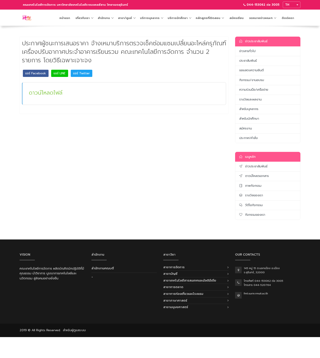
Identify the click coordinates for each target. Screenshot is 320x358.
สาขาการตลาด (173, 287)
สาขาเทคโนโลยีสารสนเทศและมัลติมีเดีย (189, 280)
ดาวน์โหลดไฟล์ (45, 93)
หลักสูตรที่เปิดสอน (208, 18)
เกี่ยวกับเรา (83, 18)
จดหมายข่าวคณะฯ (261, 18)
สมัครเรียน (236, 18)
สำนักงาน (104, 18)
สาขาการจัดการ (174, 267)
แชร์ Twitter (81, 73)
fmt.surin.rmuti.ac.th (256, 293)
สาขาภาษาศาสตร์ (175, 300)
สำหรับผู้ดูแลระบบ (74, 330)
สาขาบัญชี (170, 273)
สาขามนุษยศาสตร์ (175, 307)
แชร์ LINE (60, 73)
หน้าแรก (64, 18)
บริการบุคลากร (150, 18)
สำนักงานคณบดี (102, 268)
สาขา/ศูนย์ (125, 18)
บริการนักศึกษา (178, 18)
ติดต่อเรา (288, 18)
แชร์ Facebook (35, 73)
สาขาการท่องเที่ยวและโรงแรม (183, 294)
